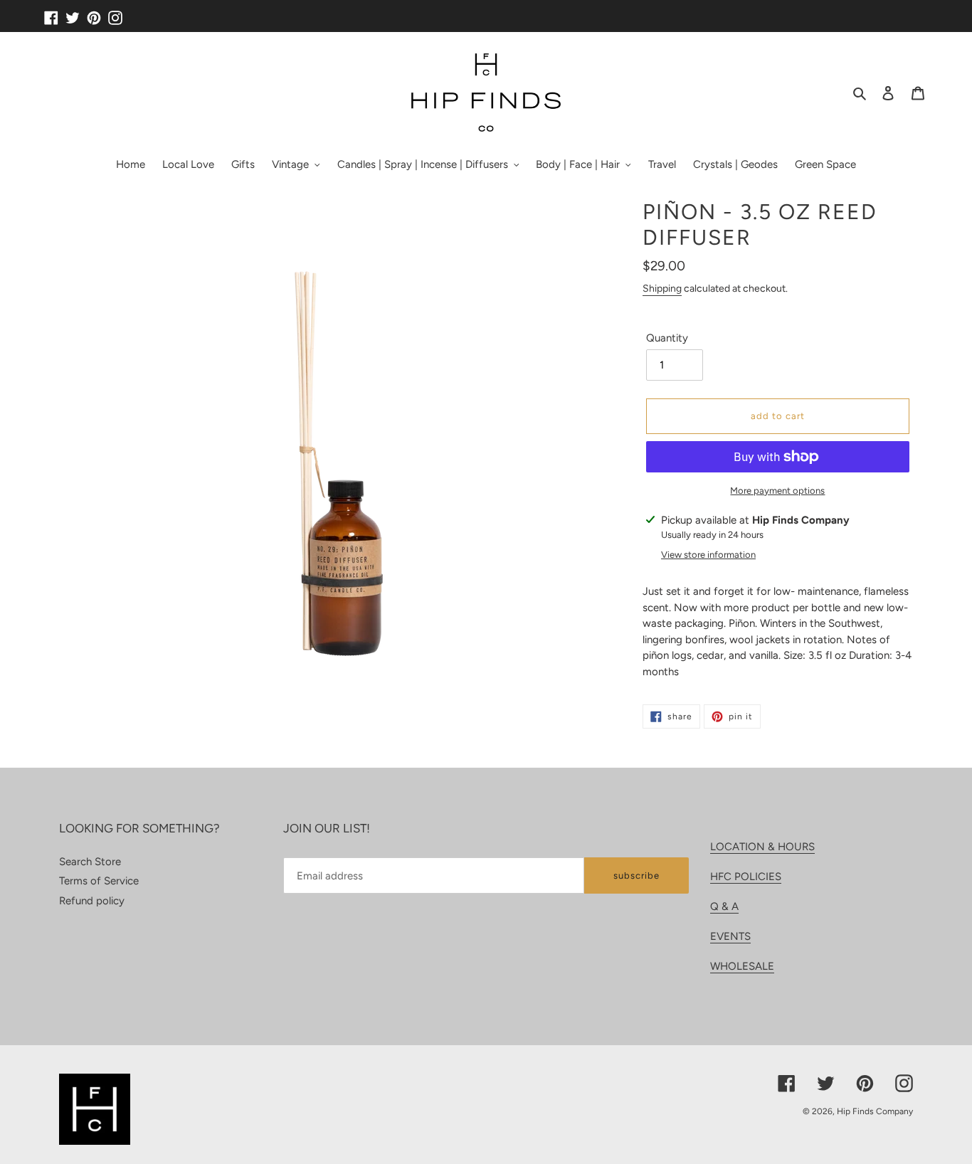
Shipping (662, 288)
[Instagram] (115, 12)
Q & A (724, 906)
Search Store (90, 861)
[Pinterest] (94, 12)
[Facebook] (51, 12)
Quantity (667, 338)
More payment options (777, 490)
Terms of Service (99, 880)
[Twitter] (72, 12)
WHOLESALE (742, 966)
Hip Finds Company (875, 1111)
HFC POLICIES (745, 876)
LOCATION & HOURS (762, 846)
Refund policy (92, 900)
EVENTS (730, 936)
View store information (708, 554)
